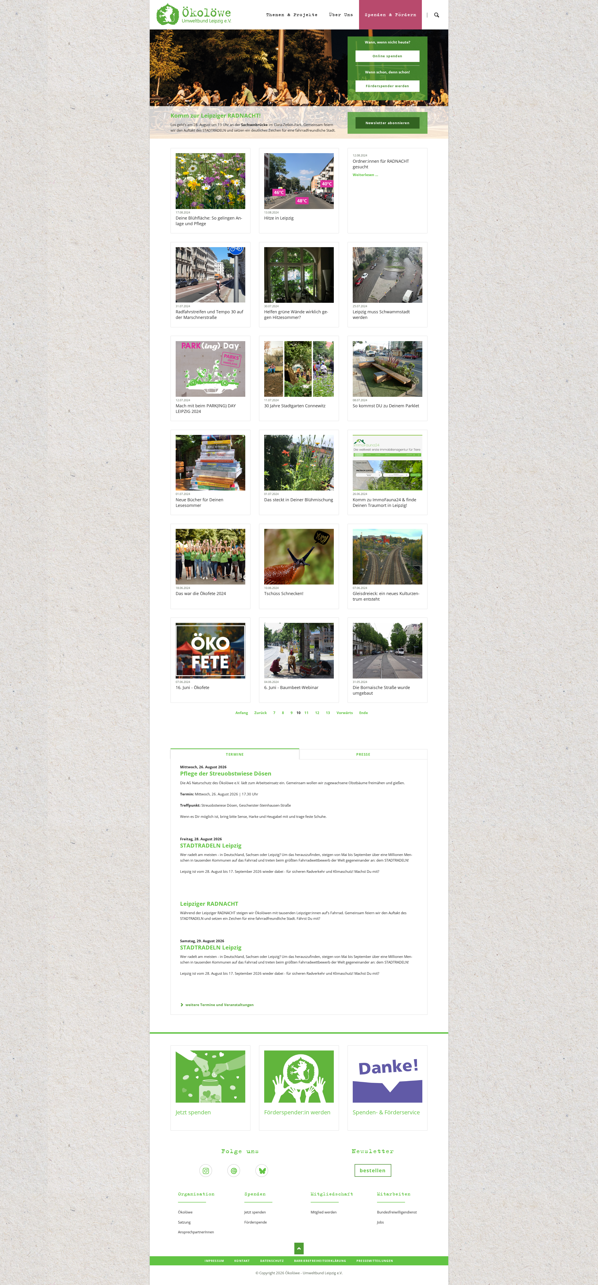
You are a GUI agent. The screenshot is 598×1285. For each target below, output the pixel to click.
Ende (363, 712)
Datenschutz (272, 1261)
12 (317, 712)
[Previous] (160, 84)
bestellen (373, 1170)
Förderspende (255, 1222)
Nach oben (299, 1248)
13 (328, 712)
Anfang (241, 712)
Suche (436, 11)
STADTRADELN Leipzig (211, 845)
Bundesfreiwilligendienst (397, 1212)
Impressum (214, 1261)
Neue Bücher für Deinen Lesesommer (199, 502)
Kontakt (242, 1261)
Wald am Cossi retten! (301, 135)
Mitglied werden (324, 1212)
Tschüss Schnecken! (283, 593)
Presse (363, 754)
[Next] (437, 84)
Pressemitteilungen (374, 1261)
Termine (235, 754)
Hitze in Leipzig (279, 218)
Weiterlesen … (218, 193)
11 (306, 712)
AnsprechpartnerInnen (196, 1232)
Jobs (380, 1222)
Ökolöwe (185, 1212)
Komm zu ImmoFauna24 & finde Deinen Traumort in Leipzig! (384, 502)
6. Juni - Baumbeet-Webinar (291, 687)
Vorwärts (345, 712)
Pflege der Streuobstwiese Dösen (225, 773)
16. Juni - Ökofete (192, 687)
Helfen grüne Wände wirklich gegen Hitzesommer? (296, 314)
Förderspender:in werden (297, 1112)
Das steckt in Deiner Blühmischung (298, 499)
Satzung (184, 1222)
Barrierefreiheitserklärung (320, 1261)
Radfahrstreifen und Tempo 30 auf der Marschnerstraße (209, 314)
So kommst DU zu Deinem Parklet (386, 405)
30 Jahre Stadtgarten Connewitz (294, 405)
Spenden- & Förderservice (386, 1112)
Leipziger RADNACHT (209, 903)
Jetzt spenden (193, 1112)
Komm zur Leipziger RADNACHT (297, 135)
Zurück (260, 712)
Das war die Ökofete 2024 (201, 593)
